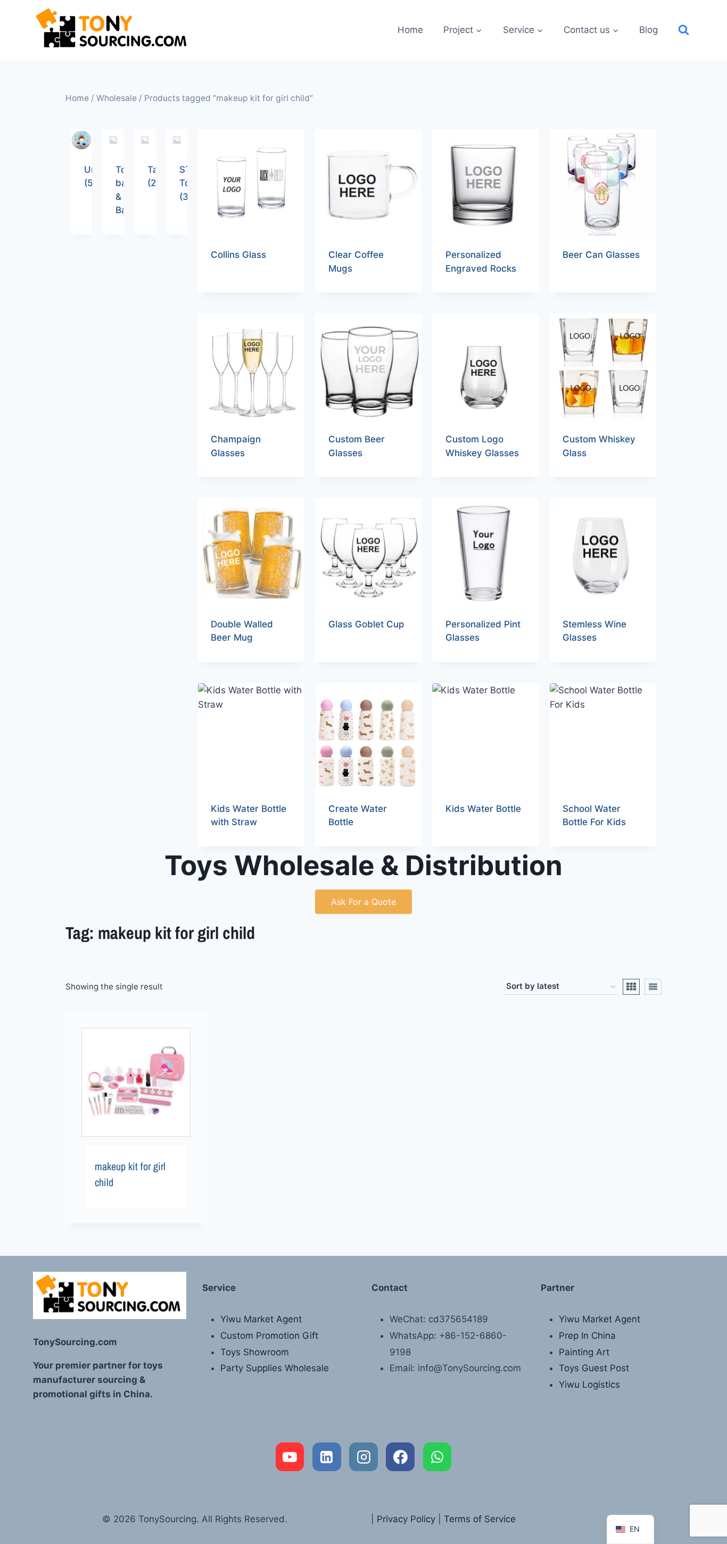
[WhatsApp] (437, 1456)
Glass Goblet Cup (366, 624)
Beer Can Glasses (601, 254)
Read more (234, 288)
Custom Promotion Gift (269, 1335)
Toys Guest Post (594, 1368)
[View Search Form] (683, 30)
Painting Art (584, 1352)
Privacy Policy (406, 1519)
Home (410, 29)
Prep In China (587, 1335)
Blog (648, 29)
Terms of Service (480, 1519)
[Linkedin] (326, 1456)
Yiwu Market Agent (261, 1319)
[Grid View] (631, 987)
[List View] (653, 987)
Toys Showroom (254, 1352)
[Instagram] (363, 1456)
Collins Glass (238, 254)
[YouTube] (290, 1456)
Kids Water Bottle (483, 808)
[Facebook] (400, 1456)
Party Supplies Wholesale (274, 1368)
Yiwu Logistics (589, 1384)
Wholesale (116, 98)
